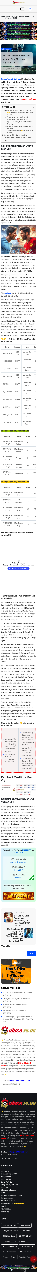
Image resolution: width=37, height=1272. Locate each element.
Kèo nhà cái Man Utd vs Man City (15, 135)
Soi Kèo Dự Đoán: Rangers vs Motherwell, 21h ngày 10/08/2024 (22, 919)
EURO (3, 1193)
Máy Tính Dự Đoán (8, 1201)
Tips (33, 1259)
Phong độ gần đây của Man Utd (17, 117)
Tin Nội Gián (6, 1209)
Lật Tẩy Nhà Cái (27, 1247)
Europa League (7, 1198)
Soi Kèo (17, 79)
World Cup (5, 1212)
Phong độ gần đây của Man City (17, 119)
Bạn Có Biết (5, 1171)
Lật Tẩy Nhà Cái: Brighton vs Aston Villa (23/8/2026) (16, 1000)
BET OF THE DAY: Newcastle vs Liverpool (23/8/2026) (17, 994)
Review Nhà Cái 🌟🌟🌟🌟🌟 (12, 1204)
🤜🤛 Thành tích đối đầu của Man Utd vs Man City (20, 114)
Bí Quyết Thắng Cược (9, 1174)
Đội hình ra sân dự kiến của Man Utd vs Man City (19, 123)
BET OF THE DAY (9, 1225)
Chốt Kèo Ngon (9, 1236)
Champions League (8, 1190)
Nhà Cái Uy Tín (26, 1252)
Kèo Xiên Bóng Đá (10, 1247)
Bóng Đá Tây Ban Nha (9, 1185)
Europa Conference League (11, 1195)
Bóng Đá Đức (6, 1179)
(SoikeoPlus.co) (7, 79)
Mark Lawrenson (9, 1252)
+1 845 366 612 (14, 1084)
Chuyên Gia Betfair (10, 1231)
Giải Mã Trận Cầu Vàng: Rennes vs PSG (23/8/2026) (16, 1012)
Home (3, 16)
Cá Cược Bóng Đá (25, 1236)
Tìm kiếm (6, 946)
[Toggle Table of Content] (31, 107)
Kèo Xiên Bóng (19, 1241)
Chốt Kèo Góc (27, 1231)
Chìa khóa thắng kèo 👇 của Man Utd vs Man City (20, 132)
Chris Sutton (25, 1225)
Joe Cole (6, 1241)
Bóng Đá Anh (6, 49)
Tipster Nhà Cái (9, 1257)
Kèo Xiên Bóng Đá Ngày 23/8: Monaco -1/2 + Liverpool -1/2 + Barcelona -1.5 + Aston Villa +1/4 (19, 1019)
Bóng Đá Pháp (6, 1182)
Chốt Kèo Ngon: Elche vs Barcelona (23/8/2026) (15, 1006)
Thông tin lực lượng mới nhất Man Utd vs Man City (20, 127)
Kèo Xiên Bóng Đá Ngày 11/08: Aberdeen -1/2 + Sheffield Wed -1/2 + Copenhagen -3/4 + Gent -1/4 (14, 935)
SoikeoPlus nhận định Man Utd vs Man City (17, 139)
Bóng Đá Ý (5, 1187)
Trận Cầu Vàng (24, 1257)
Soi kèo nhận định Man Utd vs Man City (17, 110)
